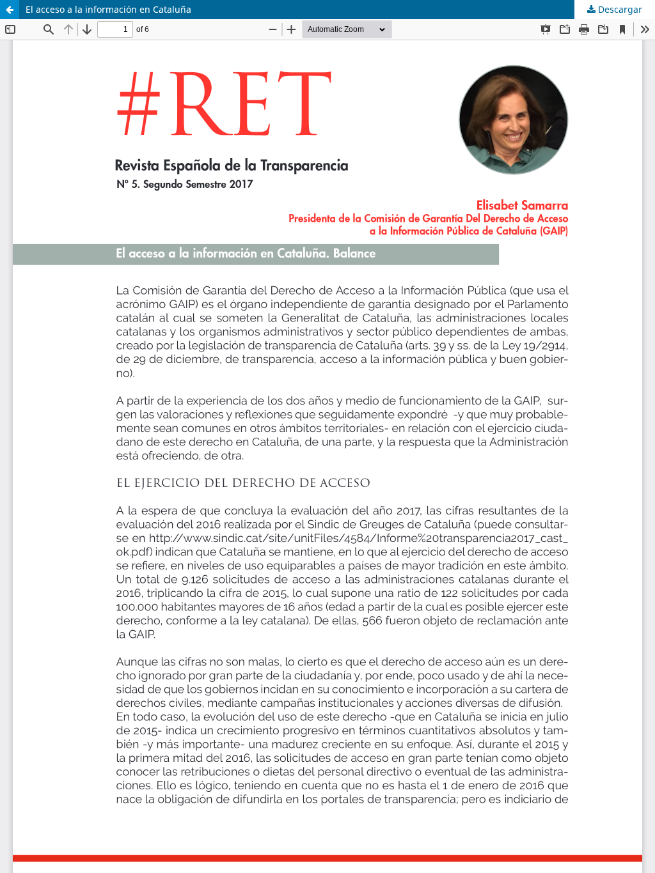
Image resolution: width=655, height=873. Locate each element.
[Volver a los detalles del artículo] (9, 9)
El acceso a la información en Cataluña (108, 9)
